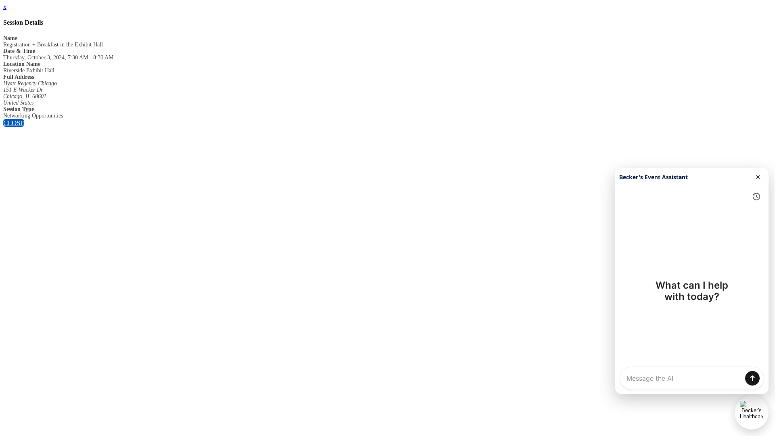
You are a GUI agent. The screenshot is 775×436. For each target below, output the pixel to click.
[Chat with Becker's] (752, 413)
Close (13, 123)
